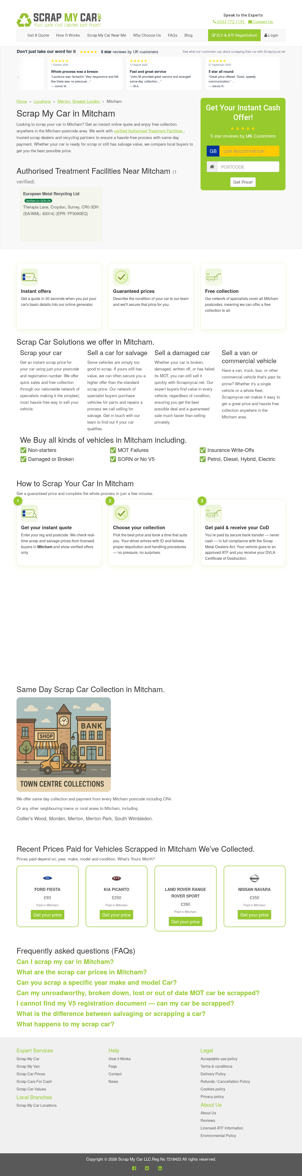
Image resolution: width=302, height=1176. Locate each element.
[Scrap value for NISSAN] (254, 878)
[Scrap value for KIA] (116, 878)
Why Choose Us (147, 35)
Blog (189, 35)
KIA (108, 889)
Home (22, 101)
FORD (40, 889)
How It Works (68, 35)
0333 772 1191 (231, 21)
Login (272, 35)
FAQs (172, 35)
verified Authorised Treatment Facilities (149, 131)
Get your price (47, 914)
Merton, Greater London (79, 101)
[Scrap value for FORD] (47, 878)
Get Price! (243, 182)
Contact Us (262, 21)
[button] (134, 1167)
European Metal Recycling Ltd (51, 193)
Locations (42, 101)
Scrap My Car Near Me (106, 35)
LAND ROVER (178, 889)
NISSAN (246, 889)
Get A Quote (38, 35)
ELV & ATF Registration (236, 35)
